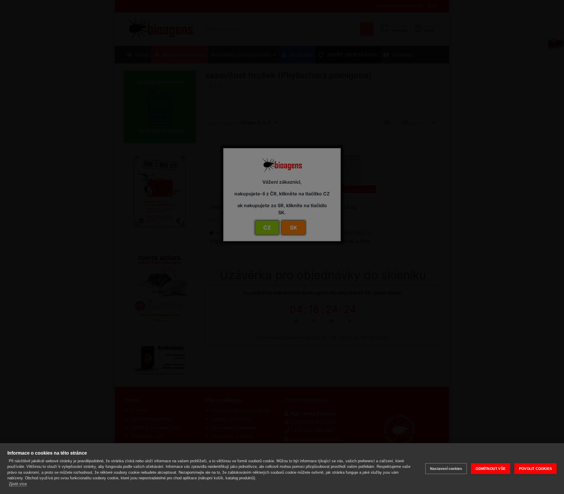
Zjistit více (18, 484)
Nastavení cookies (446, 469)
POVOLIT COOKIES (535, 469)
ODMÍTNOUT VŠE (491, 469)
